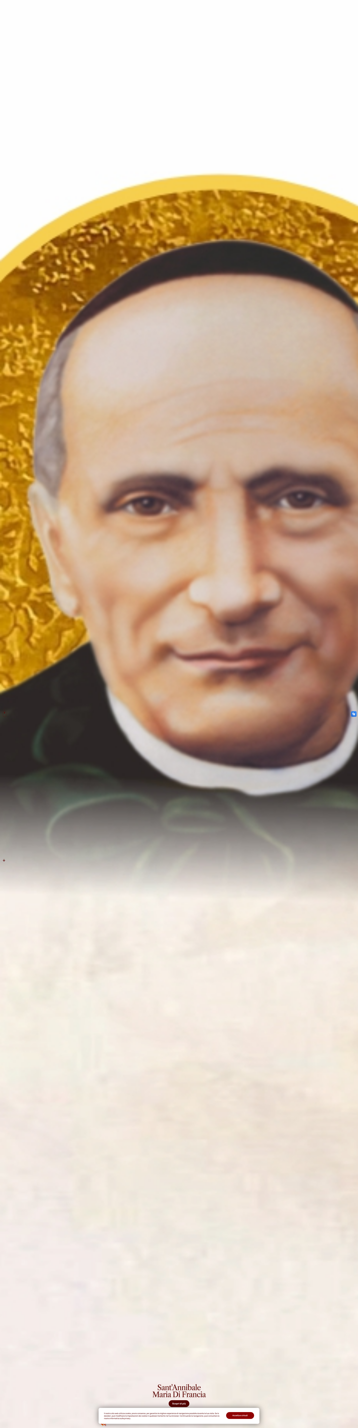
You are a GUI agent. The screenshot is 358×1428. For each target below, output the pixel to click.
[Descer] (4, 860)
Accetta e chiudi (240, 1415)
